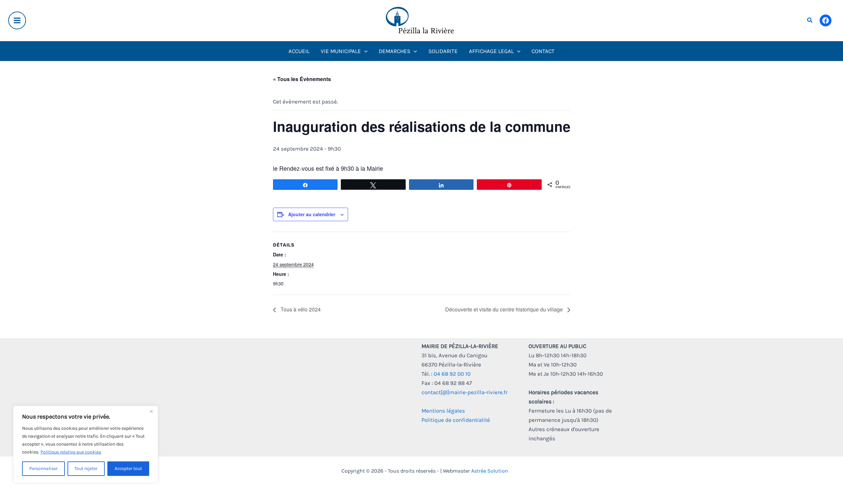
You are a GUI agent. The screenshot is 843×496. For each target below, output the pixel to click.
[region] (85, 444)
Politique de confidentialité (456, 420)
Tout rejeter (85, 468)
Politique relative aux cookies (71, 452)
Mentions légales (443, 410)
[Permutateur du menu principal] (17, 20)
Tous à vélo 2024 (300, 309)
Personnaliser (43, 468)
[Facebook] (825, 20)
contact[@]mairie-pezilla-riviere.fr (464, 392)
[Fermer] (151, 411)
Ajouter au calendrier (311, 214)
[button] (810, 20)
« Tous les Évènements (302, 79)
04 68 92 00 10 (452, 373)
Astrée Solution (489, 471)
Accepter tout (128, 468)
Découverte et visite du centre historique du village (504, 309)
